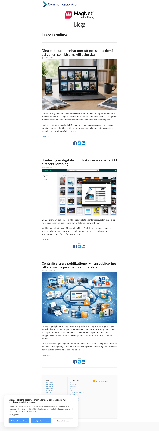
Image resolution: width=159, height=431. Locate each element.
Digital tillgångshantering (77, 392)
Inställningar (63, 421)
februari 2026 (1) (50, 390)
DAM (71, 390)
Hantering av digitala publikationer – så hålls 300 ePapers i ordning (79, 162)
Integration (73, 394)
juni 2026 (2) (49, 382)
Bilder (71, 388)
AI (70, 382)
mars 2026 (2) (49, 388)
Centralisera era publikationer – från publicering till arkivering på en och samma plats (79, 265)
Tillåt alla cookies (19, 421)
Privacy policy (14, 414)
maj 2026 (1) (49, 384)
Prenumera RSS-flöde (102, 381)
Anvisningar (73, 384)
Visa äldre (48, 392)
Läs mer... (46, 136)
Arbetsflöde (73, 386)
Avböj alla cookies (41, 421)
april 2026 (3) (49, 386)
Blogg (79, 24)
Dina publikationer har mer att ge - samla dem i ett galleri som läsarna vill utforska (77, 52)
